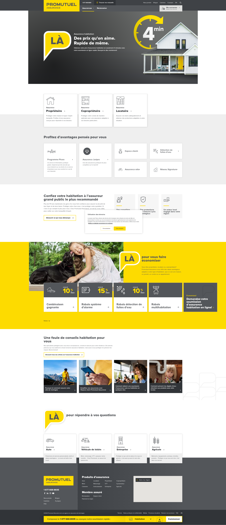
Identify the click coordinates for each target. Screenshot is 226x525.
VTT (106, 484)
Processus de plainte (154, 513)
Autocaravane (97, 486)
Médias (145, 513)
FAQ (45, 504)
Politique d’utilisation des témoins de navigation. (100, 223)
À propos (170, 3)
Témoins (120, 513)
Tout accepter (119, 228)
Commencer (174, 519)
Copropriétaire (91, 111)
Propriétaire (54, 111)
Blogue (155, 3)
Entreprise (123, 449)
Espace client (97, 496)
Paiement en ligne (87, 499)
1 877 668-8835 (86, 2)
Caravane (85, 486)
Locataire (122, 111)
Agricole (157, 449)
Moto (83, 484)
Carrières (162, 3)
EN (176, 3)
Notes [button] (46, 321)
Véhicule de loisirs (91, 449)
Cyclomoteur (120, 484)
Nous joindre (147, 3)
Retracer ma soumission (168, 513)
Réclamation (102, 8)
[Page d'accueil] (62, 5)
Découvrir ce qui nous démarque (58, 218)
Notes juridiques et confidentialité (132, 513)
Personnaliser (106, 228)
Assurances (87, 8)
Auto (49, 449)
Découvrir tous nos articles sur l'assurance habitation (62, 355)
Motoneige (96, 484)
